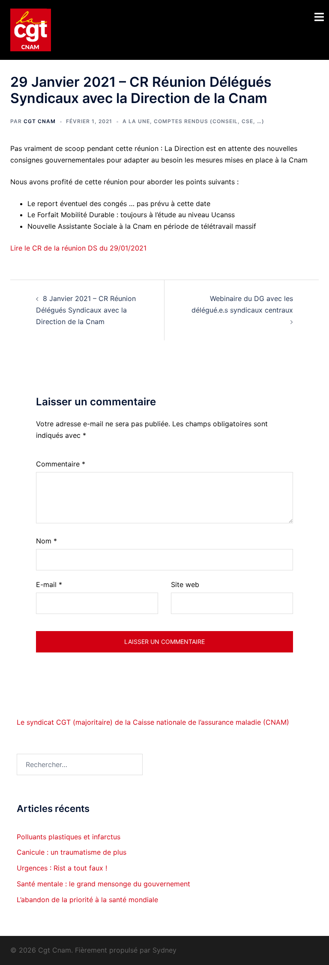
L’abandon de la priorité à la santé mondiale (87, 899)
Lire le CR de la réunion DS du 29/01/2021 (78, 248)
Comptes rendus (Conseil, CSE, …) (209, 121)
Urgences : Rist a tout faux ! (62, 868)
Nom (46, 541)
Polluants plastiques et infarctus (68, 836)
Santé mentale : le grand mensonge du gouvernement (103, 883)
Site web (185, 584)
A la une (136, 121)
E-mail (49, 584)
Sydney (164, 950)
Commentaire (60, 464)
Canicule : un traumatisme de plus (71, 852)
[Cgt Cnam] (30, 29)
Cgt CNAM (40, 121)
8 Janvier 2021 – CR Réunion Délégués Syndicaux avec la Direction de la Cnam (86, 310)
